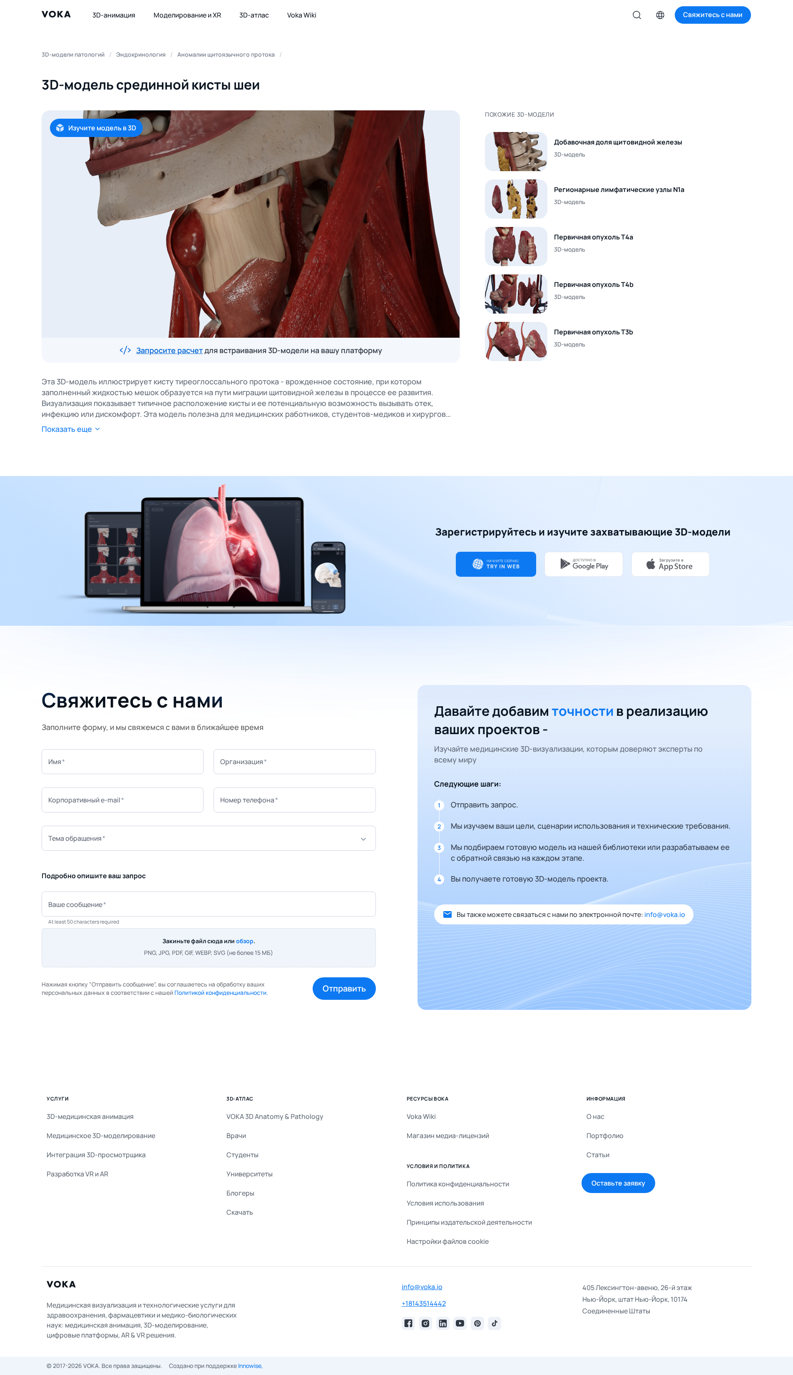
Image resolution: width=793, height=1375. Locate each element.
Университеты (249, 1173)
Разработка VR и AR (77, 1173)
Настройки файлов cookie (448, 1241)
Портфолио (605, 1135)
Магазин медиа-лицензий (448, 1135)
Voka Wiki (421, 1116)
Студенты (242, 1154)
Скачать (239, 1212)
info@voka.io (664, 914)
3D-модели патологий (73, 54)
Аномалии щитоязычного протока (226, 54)
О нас (595, 1116)
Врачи (236, 1135)
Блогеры (240, 1193)
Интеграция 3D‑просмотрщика (96, 1154)
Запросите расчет (169, 350)
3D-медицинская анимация (90, 1116)
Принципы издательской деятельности (469, 1222)
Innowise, (250, 1366)
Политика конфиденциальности (458, 1183)
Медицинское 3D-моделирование (101, 1135)
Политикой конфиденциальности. (221, 992)
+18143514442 (424, 1303)
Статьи (598, 1154)
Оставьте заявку (618, 1183)
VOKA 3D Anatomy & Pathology (274, 1116)
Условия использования (445, 1203)
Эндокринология (141, 54)
